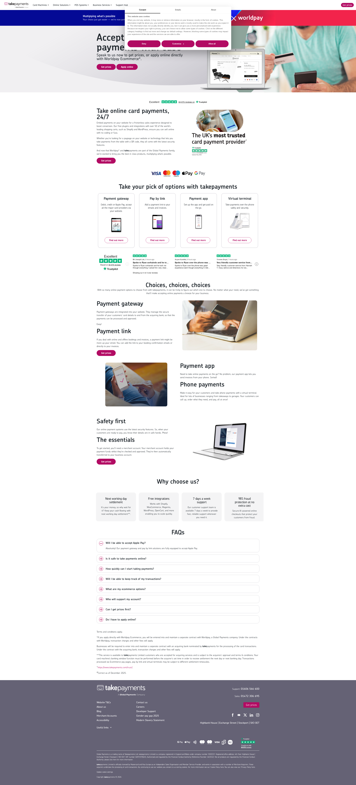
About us (101, 706)
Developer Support (146, 711)
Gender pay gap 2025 (147, 715)
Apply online (127, 66)
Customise (176, 44)
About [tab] (213, 10)
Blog (99, 711)
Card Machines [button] (40, 5)
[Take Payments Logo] (16, 5)
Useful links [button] (103, 727)
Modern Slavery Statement (150, 720)
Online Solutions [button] (61, 5)
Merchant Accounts (107, 715)
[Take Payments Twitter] (245, 714)
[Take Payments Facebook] (233, 714)
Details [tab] (178, 10)
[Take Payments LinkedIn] (252, 714)
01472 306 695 (250, 696)
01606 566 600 (250, 689)
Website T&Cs (104, 702)
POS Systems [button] (81, 5)
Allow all (212, 44)
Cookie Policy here (217, 767)
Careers (140, 706)
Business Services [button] (101, 5)
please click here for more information (118, 759)
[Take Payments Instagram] (257, 714)
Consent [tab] (142, 10)
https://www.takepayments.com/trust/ (115, 667)
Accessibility (103, 720)
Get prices (347, 5)
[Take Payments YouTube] (239, 714)
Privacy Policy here (248, 767)
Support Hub (122, 5)
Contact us (142, 702)
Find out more (116, 240)
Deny (144, 44)
